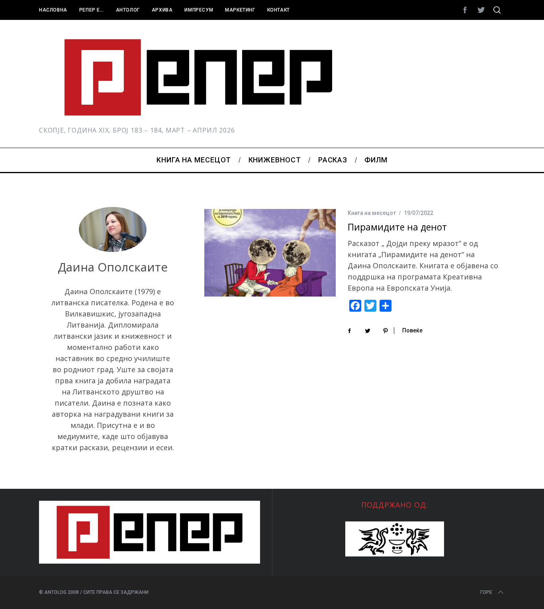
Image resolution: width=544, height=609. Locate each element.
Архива (162, 10)
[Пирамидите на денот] (270, 253)
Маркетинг (240, 10)
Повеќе (412, 330)
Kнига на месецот (372, 213)
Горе (486, 592)
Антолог (128, 10)
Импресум (198, 10)
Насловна (53, 10)
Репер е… (91, 10)
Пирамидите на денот (397, 227)
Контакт (278, 10)
